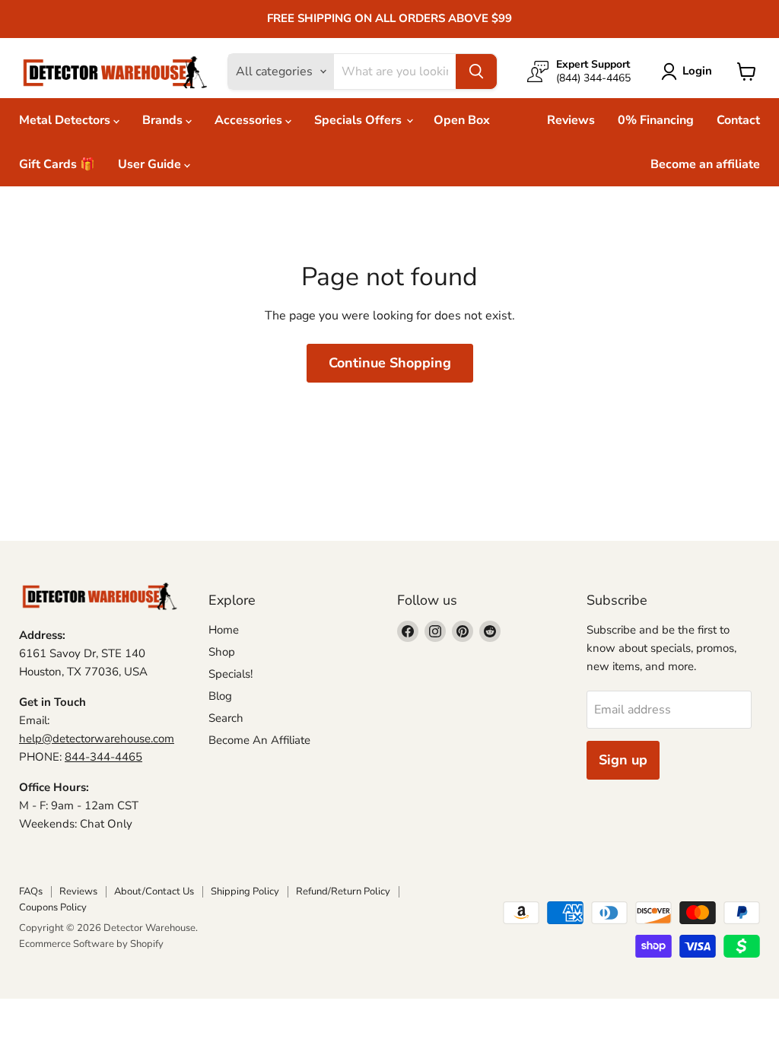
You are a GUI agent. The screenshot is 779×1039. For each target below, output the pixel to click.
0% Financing (656, 120)
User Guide (151, 164)
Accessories (250, 120)
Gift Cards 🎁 (57, 164)
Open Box (462, 120)
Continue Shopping (390, 363)
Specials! (230, 674)
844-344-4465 (103, 756)
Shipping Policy (245, 891)
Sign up (623, 760)
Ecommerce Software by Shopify (91, 944)
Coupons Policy (53, 907)
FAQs (31, 891)
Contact (738, 120)
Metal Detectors (66, 120)
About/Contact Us (154, 891)
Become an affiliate (705, 164)
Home (223, 629)
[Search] (476, 71)
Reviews (571, 120)
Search (225, 718)
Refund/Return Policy (343, 891)
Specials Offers (359, 120)
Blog (220, 696)
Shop (221, 651)
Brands (164, 120)
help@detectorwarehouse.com (96, 738)
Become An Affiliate (259, 740)
